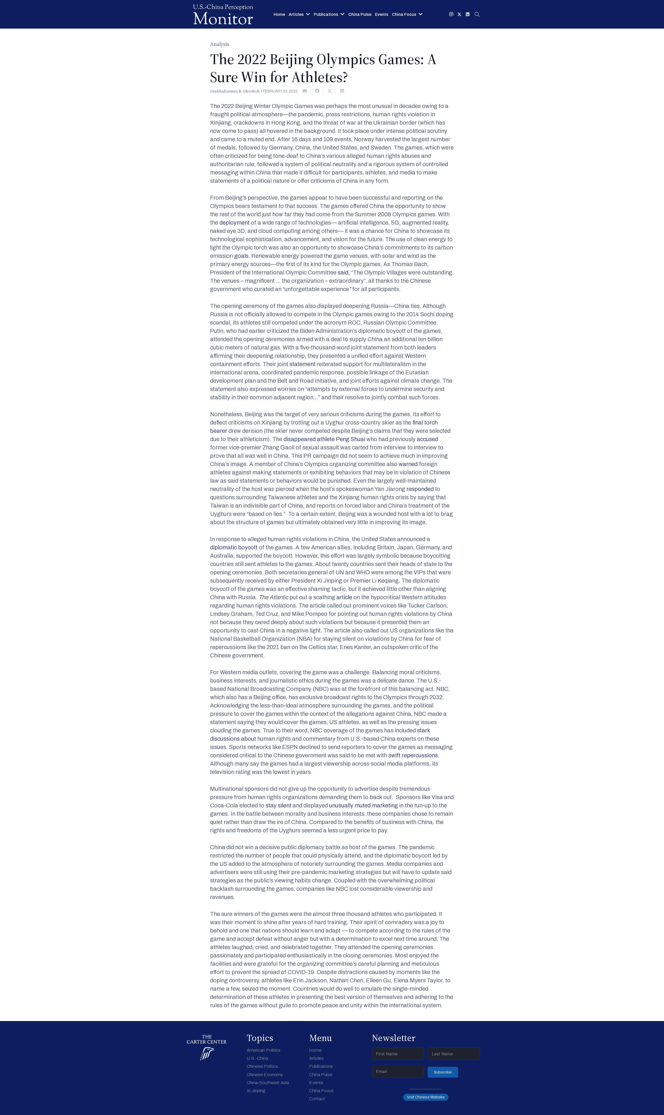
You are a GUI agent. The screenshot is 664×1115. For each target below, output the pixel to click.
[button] (477, 14)
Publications (321, 1066)
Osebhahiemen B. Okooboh (235, 91)
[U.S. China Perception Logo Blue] (223, 14)
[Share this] (317, 91)
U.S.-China (257, 1058)
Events (316, 1082)
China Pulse (320, 1074)
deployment (235, 223)
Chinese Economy (265, 1074)
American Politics (263, 1050)
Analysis (219, 44)
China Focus (321, 1090)
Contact (317, 1098)
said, (344, 272)
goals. (242, 256)
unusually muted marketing (364, 805)
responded (420, 489)
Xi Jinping (256, 1090)
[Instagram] (451, 14)
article (344, 597)
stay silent (278, 805)
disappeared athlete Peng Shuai (324, 439)
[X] (459, 14)
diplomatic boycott (234, 547)
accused (427, 439)
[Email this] (305, 91)
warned (408, 464)
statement (301, 364)
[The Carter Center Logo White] (207, 1047)
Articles (316, 1058)
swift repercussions (413, 755)
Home (315, 1050)
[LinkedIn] (468, 14)
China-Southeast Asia (268, 1082)
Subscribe (443, 1072)
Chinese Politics (262, 1066)
